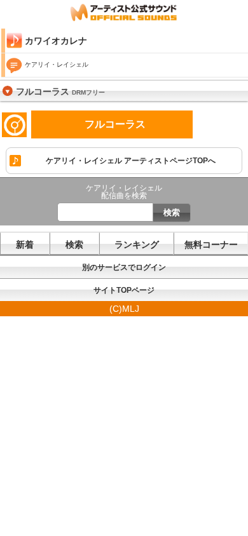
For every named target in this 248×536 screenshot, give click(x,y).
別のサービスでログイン (124, 267)
